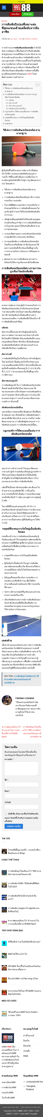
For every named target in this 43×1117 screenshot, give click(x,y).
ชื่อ (6, 780)
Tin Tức (6, 838)
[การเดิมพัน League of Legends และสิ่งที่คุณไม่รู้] (4, 909)
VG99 (16, 1114)
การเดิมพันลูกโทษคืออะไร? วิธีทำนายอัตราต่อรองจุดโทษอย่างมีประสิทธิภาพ (24, 873)
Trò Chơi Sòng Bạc (12, 930)
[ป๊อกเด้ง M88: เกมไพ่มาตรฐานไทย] (4, 980)
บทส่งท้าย (8, 124)
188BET (9, 1114)
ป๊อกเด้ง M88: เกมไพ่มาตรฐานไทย (23, 978)
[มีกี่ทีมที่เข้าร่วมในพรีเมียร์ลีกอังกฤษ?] (4, 943)
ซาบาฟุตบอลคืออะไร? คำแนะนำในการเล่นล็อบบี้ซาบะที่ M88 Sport (23, 922)
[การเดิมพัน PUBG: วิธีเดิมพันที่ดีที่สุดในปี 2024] (4, 885)
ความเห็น (9, 759)
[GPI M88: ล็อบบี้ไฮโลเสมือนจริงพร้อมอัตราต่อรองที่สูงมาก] (4, 967)
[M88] (21, 7)
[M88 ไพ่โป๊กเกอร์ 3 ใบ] (4, 955)
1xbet (21, 1114)
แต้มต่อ (11, 100)
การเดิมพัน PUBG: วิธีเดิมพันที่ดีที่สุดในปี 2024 (23, 885)
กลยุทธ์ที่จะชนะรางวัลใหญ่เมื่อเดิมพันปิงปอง (19, 119)
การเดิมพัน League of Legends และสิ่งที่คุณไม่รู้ (24, 910)
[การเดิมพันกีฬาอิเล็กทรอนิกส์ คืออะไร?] (4, 897)
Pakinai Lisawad (31, 39)
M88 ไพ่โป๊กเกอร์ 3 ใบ (17, 954)
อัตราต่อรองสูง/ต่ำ (15, 106)
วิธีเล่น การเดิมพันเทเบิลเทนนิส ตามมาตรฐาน (19, 89)
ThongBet (33, 1114)
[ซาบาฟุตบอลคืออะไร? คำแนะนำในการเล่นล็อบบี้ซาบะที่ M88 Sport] (4, 922)
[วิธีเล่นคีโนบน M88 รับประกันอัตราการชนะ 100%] (4, 1013)
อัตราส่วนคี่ (13, 103)
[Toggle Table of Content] (36, 85)
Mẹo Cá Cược (9, 1001)
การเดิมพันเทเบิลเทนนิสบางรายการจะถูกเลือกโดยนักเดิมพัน (21, 95)
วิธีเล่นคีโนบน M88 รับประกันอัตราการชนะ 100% (23, 1013)
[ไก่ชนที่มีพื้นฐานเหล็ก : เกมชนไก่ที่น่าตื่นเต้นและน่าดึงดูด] (4, 851)
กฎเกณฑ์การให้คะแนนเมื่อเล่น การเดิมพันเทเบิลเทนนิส (21, 113)
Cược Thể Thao (10, 860)
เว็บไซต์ (8, 802)
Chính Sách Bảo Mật (11, 1107)
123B (36, 1111)
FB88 (31, 1111)
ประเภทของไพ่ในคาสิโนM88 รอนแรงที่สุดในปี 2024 (24, 992)
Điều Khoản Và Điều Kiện (30, 1107)
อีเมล (7, 791)
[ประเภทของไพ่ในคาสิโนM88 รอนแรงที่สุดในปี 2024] (4, 992)
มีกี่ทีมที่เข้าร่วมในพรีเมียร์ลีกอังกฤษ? (24, 942)
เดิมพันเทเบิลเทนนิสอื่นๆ (17, 108)
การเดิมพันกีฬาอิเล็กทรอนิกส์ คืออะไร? (22, 897)
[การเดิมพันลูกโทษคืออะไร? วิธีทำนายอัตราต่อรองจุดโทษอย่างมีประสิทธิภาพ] (4, 872)
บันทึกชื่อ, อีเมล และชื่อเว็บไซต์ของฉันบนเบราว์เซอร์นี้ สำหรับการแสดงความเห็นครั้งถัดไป (21, 817)
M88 (30, 74)
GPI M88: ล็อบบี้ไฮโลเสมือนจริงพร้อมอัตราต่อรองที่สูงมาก (24, 968)
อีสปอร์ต (4, 21)
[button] (4, 7)
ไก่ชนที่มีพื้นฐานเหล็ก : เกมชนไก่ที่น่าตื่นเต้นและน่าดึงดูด (24, 851)
